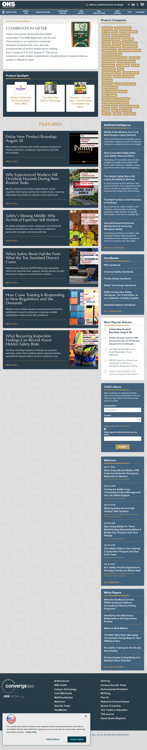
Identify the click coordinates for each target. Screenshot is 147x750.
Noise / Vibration (109, 95)
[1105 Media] (13, 696)
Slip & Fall (106, 114)
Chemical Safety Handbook (118, 271)
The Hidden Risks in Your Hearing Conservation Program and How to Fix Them (122, 551)
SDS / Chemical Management (114, 91)
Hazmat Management (111, 73)
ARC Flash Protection (120, 35)
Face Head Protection (126, 61)
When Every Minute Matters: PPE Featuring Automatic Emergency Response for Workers (121, 473)
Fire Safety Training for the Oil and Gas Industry (122, 649)
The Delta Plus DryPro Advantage (50, 99)
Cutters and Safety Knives (129, 50)
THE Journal (107, 714)
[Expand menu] (142, 5)
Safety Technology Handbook (120, 285)
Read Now (11, 161)
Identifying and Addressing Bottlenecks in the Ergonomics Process (120, 618)
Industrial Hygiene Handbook (120, 304)
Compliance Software (111, 47)
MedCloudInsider (63, 697)
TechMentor (60, 710)
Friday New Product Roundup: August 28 (31, 138)
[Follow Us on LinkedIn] (133, 4)
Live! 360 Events (63, 693)
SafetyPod (11, 12)
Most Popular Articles (118, 322)
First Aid (135, 65)
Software (117, 114)
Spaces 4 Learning (111, 705)
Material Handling (109, 88)
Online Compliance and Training (115, 99)
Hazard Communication (88, 175)
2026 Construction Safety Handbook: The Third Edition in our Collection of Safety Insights (121, 295)
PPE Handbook (112, 265)
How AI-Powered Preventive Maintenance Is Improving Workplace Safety (119, 226)
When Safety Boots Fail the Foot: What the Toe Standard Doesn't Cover (33, 258)
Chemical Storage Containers (125, 43)
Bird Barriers (128, 39)
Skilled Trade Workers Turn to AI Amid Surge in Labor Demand (121, 134)
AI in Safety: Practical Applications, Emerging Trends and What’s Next (122, 569)
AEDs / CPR (26, 12)
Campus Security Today (113, 685)
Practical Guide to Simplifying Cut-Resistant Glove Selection (122, 659)
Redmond (59, 701)
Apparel (105, 35)
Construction (43, 12)
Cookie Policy (31, 732)
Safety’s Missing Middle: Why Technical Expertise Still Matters (32, 218)
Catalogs (106, 43)
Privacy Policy (124, 426)
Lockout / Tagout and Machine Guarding (118, 84)
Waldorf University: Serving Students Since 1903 (20, 100)
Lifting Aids (107, 80)
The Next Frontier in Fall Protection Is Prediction (122, 201)
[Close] (86, 716)
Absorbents (107, 28)
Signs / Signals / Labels (121, 110)
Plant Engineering (109, 106)
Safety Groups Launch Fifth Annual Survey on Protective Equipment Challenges (124, 340)
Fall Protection (99, 12)
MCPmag (106, 693)
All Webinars (111, 582)
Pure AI (104, 697)
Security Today (62, 705)
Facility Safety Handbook (117, 278)
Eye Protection (108, 61)
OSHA (83, 304)
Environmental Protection (114, 689)
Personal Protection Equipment (115, 103)
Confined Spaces (63, 12)
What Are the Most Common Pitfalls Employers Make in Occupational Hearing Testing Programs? (120, 604)
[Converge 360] (17, 686)
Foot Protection (88, 253)
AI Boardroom (61, 680)
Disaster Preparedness (111, 54)
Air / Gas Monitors (109, 32)
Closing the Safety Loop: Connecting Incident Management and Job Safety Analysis (122, 492)
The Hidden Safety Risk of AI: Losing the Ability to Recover (119, 178)
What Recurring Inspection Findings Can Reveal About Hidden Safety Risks (29, 340)
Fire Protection (123, 65)
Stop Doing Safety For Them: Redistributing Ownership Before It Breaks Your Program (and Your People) (122, 531)
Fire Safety (81, 12)
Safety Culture (87, 146)
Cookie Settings (52, 739)
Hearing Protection (130, 73)
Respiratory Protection (129, 106)
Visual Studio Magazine (113, 718)
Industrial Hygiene (85, 141)
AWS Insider (60, 685)
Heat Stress (117, 12)
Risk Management (89, 223)
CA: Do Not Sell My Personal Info (112, 734)
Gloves (120, 69)
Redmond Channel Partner (115, 701)
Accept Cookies (76, 739)
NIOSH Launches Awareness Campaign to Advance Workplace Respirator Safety (123, 363)
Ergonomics (134, 58)
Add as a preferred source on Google (106, 4)
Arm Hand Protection (111, 39)
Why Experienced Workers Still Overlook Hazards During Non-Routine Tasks (32, 179)
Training (140, 12)
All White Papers (113, 667)
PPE (129, 12)
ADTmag (105, 680)
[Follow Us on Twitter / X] (137, 4)
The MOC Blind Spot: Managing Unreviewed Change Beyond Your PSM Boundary (122, 638)
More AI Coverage (114, 248)
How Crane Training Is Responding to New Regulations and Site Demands (35, 299)
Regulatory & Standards (87, 262)
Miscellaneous (129, 114)
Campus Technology (65, 689)
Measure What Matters (116, 628)
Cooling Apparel (109, 50)
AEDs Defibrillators (123, 28)
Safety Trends (87, 184)
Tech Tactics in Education (114, 710)
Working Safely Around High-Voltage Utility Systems (119, 510)
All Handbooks (113, 311)
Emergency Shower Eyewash (114, 58)
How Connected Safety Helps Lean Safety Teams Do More (120, 154)
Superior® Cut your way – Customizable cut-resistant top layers (80, 102)
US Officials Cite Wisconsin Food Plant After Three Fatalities (122, 352)
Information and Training (124, 76)
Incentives (106, 76)
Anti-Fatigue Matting (128, 32)
